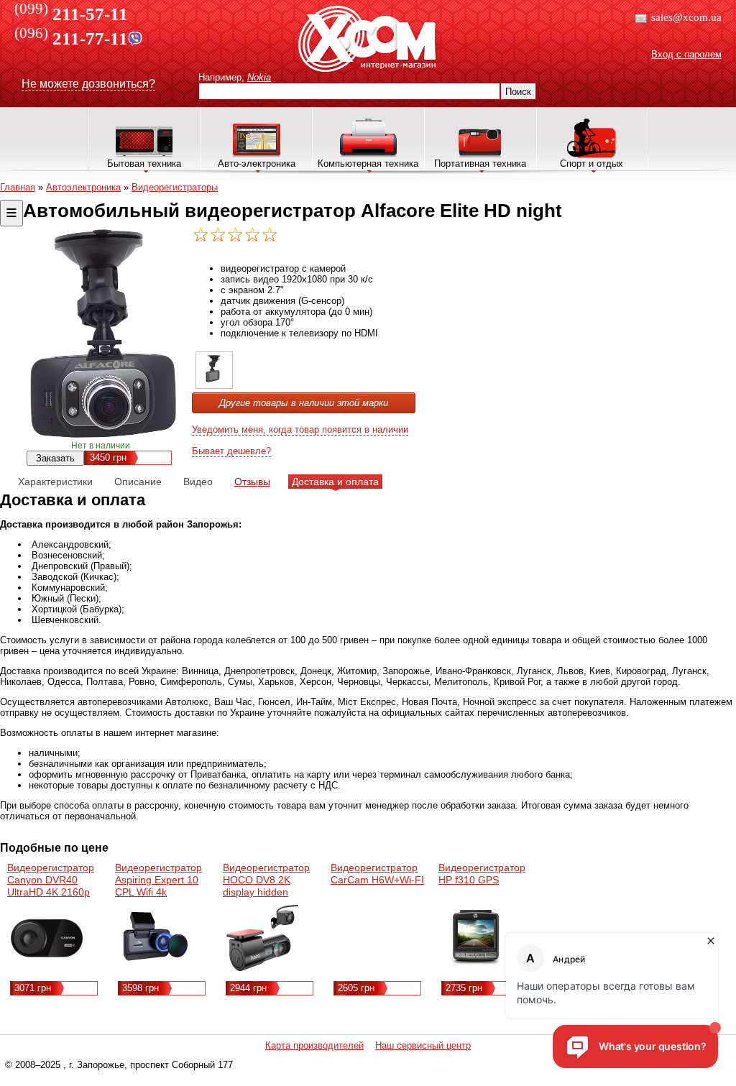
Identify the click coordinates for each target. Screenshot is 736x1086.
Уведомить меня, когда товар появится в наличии (300, 429)
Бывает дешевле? (231, 451)
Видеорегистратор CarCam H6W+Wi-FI (377, 873)
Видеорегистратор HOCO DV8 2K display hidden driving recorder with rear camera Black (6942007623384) (269, 898)
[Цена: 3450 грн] (214, 385)
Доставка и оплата (335, 481)
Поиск (518, 91)
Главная (17, 187)
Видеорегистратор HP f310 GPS (481, 873)
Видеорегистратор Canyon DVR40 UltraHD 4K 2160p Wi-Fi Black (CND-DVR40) (50, 892)
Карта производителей (314, 1045)
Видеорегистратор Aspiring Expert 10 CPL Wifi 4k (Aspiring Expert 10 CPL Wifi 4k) (158, 892)
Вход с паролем (686, 54)
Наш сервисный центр (423, 1045)
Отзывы (252, 481)
